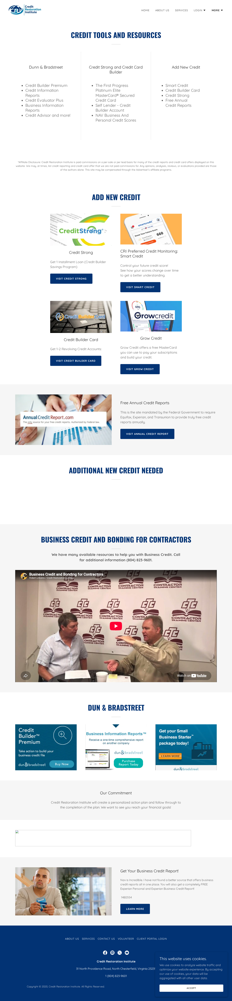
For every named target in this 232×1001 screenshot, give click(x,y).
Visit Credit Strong (71, 278)
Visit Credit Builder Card (76, 360)
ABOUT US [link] (162, 10)
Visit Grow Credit (140, 369)
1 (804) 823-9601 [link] (116, 976)
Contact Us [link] (106, 938)
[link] (25, 9)
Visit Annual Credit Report (147, 434)
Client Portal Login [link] (152, 938)
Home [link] (145, 10)
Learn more (135, 909)
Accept (191, 988)
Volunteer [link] (126, 938)
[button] (200, 10)
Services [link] (181, 10)
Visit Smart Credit (140, 287)
